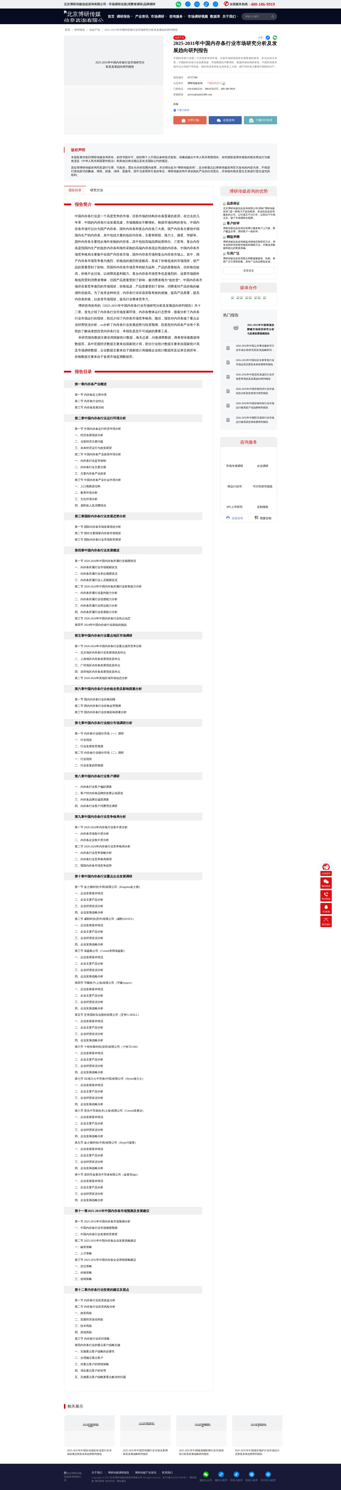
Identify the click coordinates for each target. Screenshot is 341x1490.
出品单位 (178, 83)
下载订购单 (181, 110)
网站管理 (99, 1481)
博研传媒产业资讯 (145, 1472)
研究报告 (79, 29)
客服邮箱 (178, 94)
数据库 (215, 16)
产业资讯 (142, 16)
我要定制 (262, 517)
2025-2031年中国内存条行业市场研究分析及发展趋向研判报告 (141, 29)
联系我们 (167, 1472)
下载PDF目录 (260, 120)
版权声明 (78, 150)
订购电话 (178, 89)
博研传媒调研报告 (118, 1472)
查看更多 (248, 270)
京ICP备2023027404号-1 (175, 1477)
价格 (175, 104)
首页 (111, 16)
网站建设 (121, 1481)
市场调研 (159, 16)
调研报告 (125, 16)
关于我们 (230, 16)
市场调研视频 (198, 16)
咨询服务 (177, 16)
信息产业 (94, 29)
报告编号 (178, 77)
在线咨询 (225, 120)
